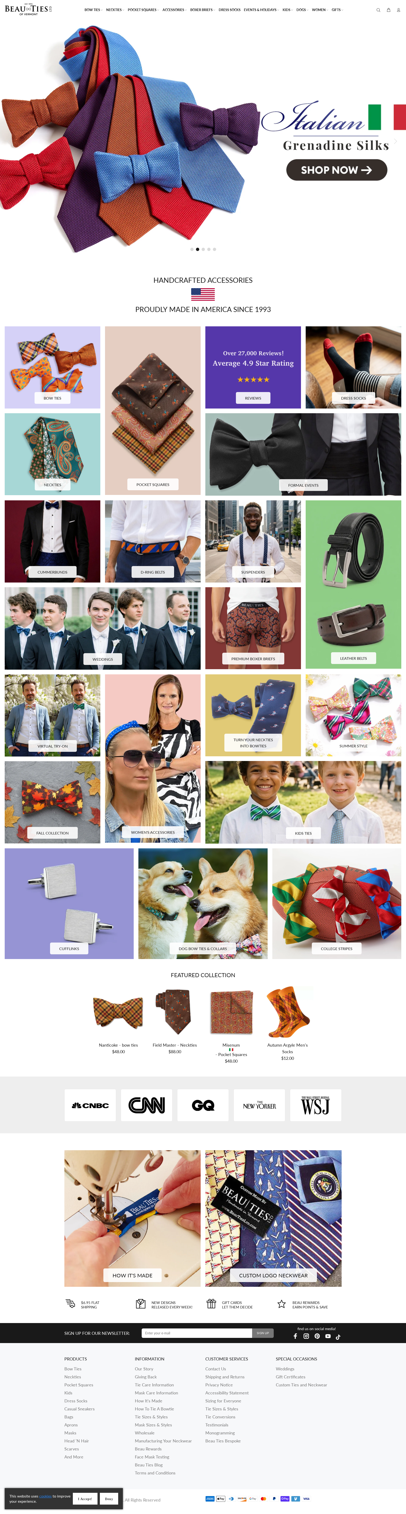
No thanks (243, 818)
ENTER (243, 783)
